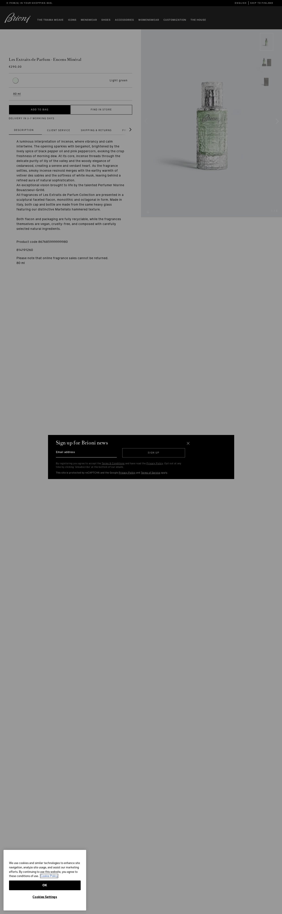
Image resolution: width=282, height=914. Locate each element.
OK (45, 885)
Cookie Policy (49, 876)
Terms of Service (150, 473)
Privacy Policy (155, 463)
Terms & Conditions (113, 463)
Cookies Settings (45, 897)
